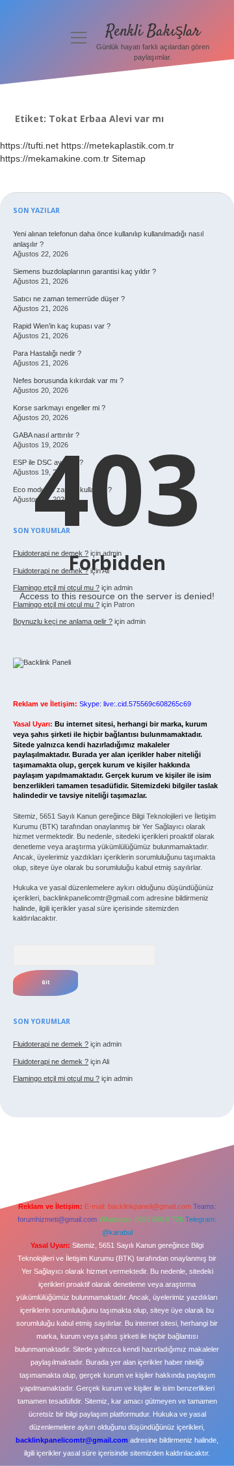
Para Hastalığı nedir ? (47, 353)
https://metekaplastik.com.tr (117, 145)
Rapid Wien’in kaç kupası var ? (61, 326)
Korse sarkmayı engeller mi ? (59, 408)
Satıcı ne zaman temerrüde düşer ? (69, 299)
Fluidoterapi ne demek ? (50, 1044)
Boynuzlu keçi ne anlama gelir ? (62, 621)
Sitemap (129, 158)
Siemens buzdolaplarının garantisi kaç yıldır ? (84, 271)
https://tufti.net (29, 145)
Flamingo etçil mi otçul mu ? (56, 1078)
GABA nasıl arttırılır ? (46, 435)
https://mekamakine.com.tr (54, 158)
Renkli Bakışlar (153, 31)
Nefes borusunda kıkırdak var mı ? (68, 380)
